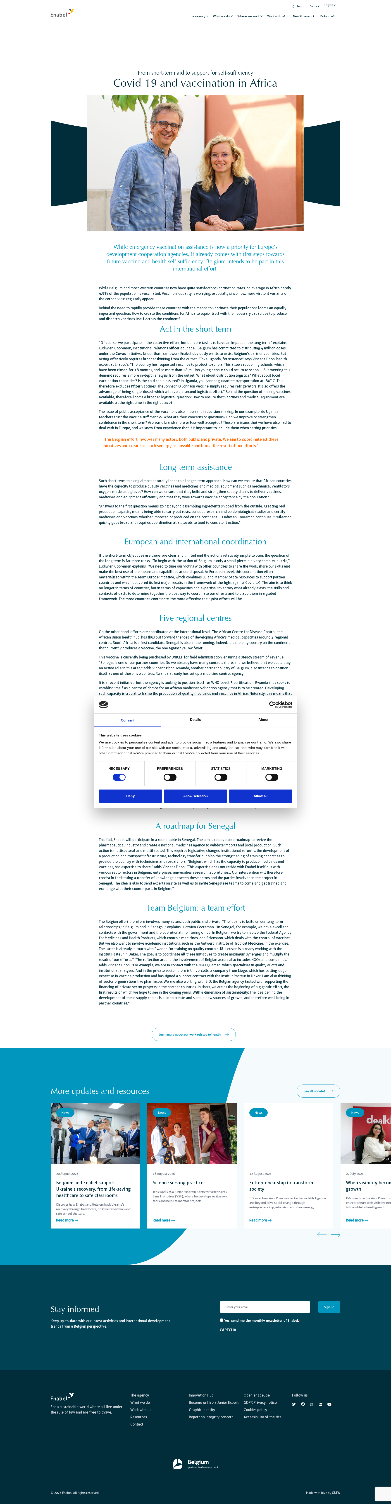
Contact (314, 6)
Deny (130, 796)
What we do (221, 16)
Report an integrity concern (211, 1417)
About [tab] (263, 720)
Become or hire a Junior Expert (213, 1402)
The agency (197, 16)
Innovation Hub (201, 1395)
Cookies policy (255, 1410)
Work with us (276, 16)
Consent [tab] (127, 720)
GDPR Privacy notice (260, 1402)
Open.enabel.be (257, 1395)
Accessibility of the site (262, 1417)
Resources (327, 16)
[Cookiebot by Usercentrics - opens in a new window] (272, 704)
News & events (303, 16)
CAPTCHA (228, 1330)
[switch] (170, 777)
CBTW (336, 1492)
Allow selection (195, 796)
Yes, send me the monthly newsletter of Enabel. (262, 1320)
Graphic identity (202, 1410)
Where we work (248, 16)
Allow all (260, 796)
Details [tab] (195, 720)
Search (300, 6)
